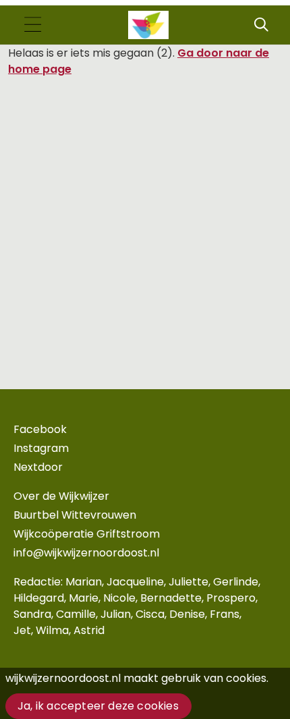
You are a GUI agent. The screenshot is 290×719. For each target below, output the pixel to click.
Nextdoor (38, 467)
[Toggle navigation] (32, 25)
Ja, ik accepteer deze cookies (98, 706)
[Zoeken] (261, 25)
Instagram (41, 448)
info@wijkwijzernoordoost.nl (86, 552)
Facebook (40, 429)
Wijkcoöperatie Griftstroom (86, 534)
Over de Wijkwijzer (61, 496)
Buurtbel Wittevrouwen (74, 515)
